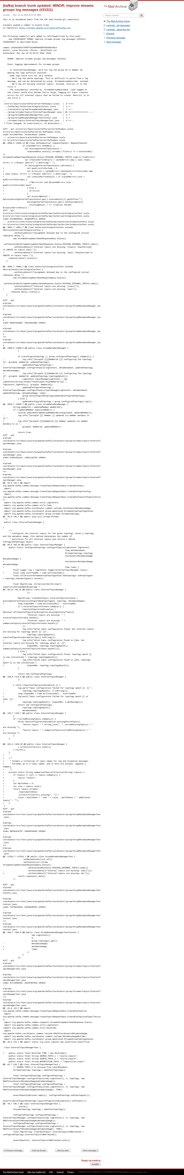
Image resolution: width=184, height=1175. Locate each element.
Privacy (70, 1172)
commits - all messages (118, 25)
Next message (89, 1150)
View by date (63, 1150)
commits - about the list (118, 29)
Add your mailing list (36, 1172)
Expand (110, 33)
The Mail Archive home (118, 21)
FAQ (51, 1172)
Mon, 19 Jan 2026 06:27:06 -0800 (27, 15)
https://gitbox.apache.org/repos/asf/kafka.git (45, 28)
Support (60, 1172)
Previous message (13, 1150)
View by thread (39, 1150)
